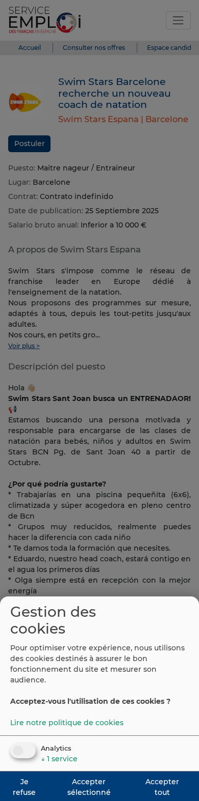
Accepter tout (162, 787)
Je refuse (24, 787)
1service (59, 758)
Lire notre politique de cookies (66, 722)
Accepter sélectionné (89, 787)
